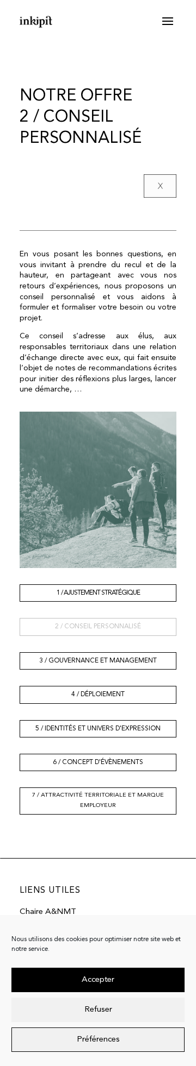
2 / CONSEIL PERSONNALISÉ (98, 626)
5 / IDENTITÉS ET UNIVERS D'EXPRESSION (98, 729)
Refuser (98, 1010)
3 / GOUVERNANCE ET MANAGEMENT (98, 661)
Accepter (98, 980)
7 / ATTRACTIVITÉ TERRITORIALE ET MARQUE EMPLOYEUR (98, 800)
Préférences (98, 1040)
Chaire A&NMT (48, 912)
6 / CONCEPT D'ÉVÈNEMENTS (98, 762)
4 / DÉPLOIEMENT (98, 694)
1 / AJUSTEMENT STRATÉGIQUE (98, 593)
